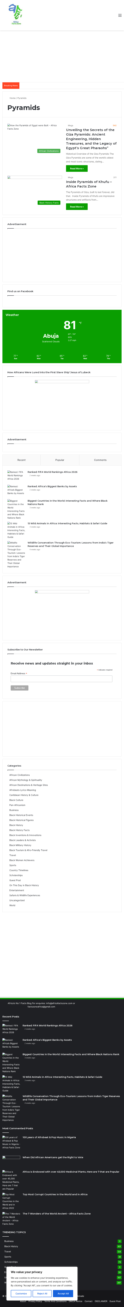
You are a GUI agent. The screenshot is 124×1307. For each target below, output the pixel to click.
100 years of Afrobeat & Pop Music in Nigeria (49, 1137)
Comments (100, 459)
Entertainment (16, 890)
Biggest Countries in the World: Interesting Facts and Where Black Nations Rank (71, 1054)
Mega (70, 125)
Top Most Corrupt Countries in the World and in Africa (55, 1194)
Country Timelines (18, 870)
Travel (12, 855)
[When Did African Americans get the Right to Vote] (11, 1162)
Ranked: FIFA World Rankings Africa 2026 (52, 472)
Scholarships (16, 875)
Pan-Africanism (17, 805)
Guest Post (15, 880)
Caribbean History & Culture (23, 795)
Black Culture (16, 800)
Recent (21, 459)
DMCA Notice (75, 1301)
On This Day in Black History (24, 885)
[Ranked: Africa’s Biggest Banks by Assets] (16, 491)
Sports (12, 865)
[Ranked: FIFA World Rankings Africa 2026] (16, 476)
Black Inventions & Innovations (25, 835)
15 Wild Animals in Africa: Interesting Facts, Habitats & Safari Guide (67, 523)
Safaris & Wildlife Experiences (24, 895)
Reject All (42, 1293)
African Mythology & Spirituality (25, 780)
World (12, 905)
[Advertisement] (62, 56)
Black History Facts (19, 830)
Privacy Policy (35, 1301)
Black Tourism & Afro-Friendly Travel (28, 850)
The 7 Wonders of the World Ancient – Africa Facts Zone (57, 1213)
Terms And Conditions (55, 1301)
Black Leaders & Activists (22, 840)
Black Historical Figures (21, 820)
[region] (42, 1284)
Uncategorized (17, 900)
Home (12, 98)
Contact (89, 1301)
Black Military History (20, 845)
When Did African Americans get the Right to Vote (53, 1157)
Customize (21, 1293)
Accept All (63, 1293)
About (23, 1301)
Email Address (19, 673)
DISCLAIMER (101, 1301)
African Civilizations (19, 775)
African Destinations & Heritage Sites (28, 785)
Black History (16, 825)
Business (14, 810)
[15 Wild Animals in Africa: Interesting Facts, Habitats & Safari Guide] (16, 530)
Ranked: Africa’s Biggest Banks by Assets (52, 486)
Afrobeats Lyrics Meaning (22, 790)
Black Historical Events (21, 815)
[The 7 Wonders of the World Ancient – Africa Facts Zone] (11, 1219)
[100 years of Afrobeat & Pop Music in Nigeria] (11, 1144)
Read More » (77, 168)
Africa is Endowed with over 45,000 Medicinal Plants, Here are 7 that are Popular (71, 1171)
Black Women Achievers (21, 860)
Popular (59, 459)
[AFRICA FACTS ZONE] (15, 15)
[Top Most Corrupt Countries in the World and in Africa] (11, 1201)
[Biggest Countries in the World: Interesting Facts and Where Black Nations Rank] (16, 509)
